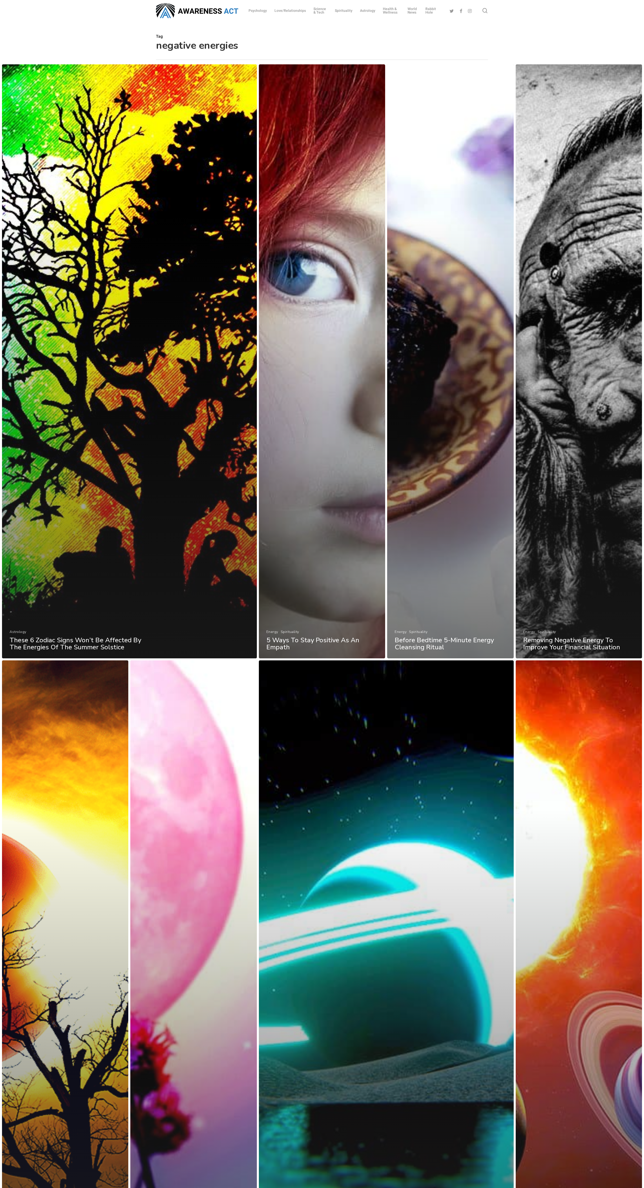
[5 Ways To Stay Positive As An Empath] (322, 361)
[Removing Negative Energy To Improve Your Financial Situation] (579, 361)
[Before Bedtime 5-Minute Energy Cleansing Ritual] (450, 361)
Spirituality (290, 631)
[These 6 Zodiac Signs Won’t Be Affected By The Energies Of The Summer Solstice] (129, 361)
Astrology (18, 631)
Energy (272, 631)
